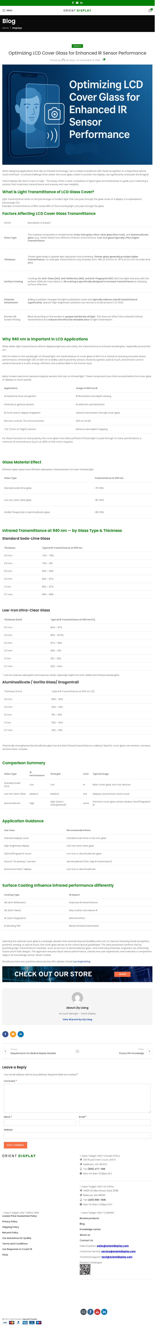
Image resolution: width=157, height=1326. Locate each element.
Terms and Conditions (15, 1243)
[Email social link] (77, 2)
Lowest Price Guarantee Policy (19, 1216)
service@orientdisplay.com (118, 1251)
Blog (82, 1223)
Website (8, 1129)
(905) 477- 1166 (96, 1168)
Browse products (89, 1218)
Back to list (77, 1051)
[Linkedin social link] (81, 2)
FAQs (5, 1254)
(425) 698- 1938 (97, 1199)
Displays (17, 28)
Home (5, 28)
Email (82, 1117)
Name (8, 1117)
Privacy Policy (9, 1221)
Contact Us (86, 1240)
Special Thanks (30, 1319)
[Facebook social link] (73, 2)
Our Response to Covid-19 (17, 1249)
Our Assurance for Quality (16, 1238)
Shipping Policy (10, 1227)
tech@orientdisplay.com (116, 1257)
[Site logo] (77, 10)
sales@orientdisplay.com (113, 1245)
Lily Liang (70, 60)
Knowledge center (90, 1229)
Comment (10, 1081)
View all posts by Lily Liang (77, 1019)
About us (85, 1234)
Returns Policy (10, 1232)
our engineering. (82, 961)
